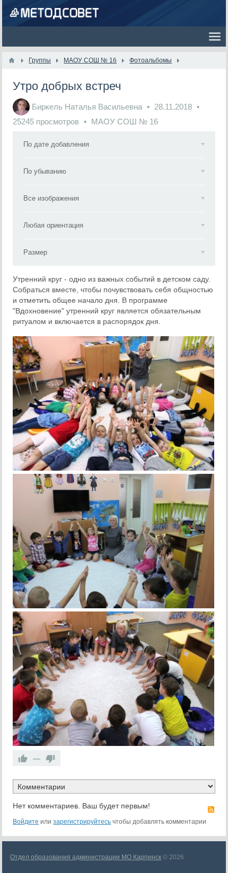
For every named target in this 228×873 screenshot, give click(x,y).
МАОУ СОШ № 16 (124, 121)
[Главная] (11, 60)
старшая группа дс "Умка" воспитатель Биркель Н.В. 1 (113, 540)
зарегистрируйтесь (82, 821)
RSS (211, 809)
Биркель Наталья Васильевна (87, 106)
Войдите (26, 821)
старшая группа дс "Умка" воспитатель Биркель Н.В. (113, 678)
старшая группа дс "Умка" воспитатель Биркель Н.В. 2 (113, 403)
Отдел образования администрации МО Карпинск (85, 857)
